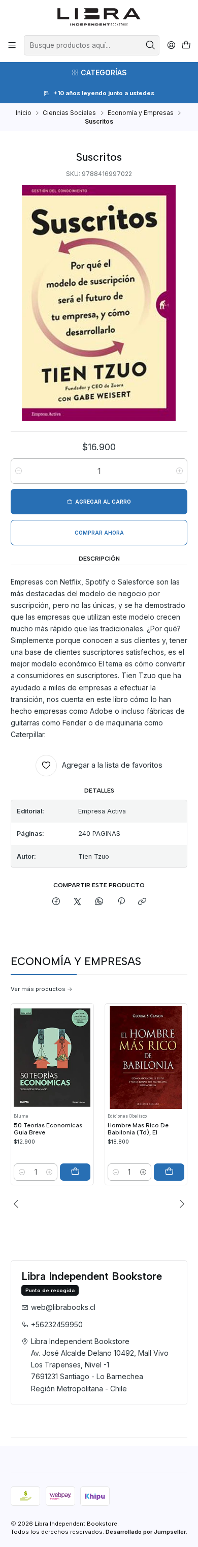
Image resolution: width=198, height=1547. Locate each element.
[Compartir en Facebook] (56, 902)
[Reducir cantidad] (18, 471)
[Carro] (185, 45)
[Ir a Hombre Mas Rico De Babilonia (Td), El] (146, 1057)
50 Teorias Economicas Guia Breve (48, 1129)
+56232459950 (57, 1324)
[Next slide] (179, 1204)
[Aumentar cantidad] (179, 471)
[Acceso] (171, 45)
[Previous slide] (18, 1204)
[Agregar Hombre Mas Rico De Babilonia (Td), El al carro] (169, 1172)
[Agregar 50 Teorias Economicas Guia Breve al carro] (75, 1172)
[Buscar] (150, 45)
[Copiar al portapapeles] (142, 902)
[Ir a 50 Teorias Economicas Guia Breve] (52, 1057)
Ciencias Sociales (69, 113)
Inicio (23, 113)
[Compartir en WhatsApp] (99, 902)
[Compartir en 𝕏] (77, 902)
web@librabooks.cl (63, 1307)
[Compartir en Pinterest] (120, 902)
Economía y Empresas (141, 113)
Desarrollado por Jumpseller (146, 1531)
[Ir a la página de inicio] (99, 17)
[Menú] (12, 45)
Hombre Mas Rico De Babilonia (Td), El (138, 1129)
